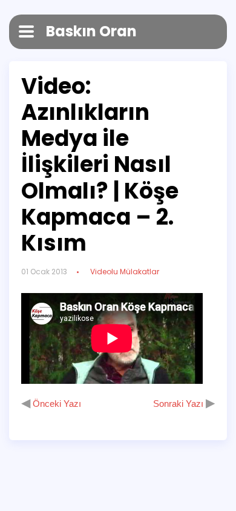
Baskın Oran (91, 31)
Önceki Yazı (55, 403)
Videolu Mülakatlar (124, 271)
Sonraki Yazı (179, 403)
